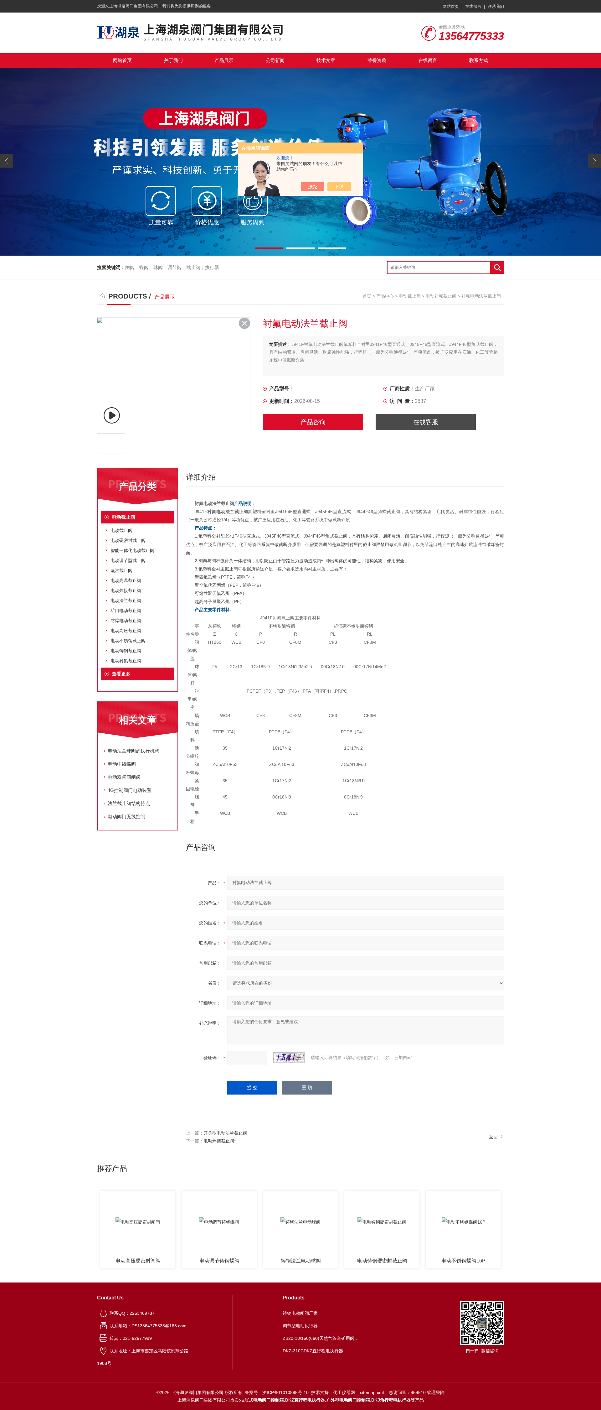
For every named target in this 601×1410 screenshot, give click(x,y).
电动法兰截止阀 (125, 600)
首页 (366, 296)
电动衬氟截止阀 (441, 296)
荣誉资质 (376, 60)
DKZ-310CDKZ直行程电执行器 (313, 1350)
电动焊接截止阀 (125, 590)
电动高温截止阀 (125, 580)
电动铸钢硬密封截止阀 (301, 1260)
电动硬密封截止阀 (128, 540)
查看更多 (121, 673)
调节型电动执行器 (300, 1325)
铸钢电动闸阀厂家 (300, 1313)
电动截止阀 (410, 296)
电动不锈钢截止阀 (128, 640)
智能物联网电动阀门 (463, 1260)
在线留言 (473, 6)
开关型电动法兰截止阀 (225, 1133)
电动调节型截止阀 (128, 560)
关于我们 (173, 60)
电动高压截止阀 (125, 630)
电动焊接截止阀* (219, 1140)
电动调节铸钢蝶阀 (138, 1260)
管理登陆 (435, 1392)
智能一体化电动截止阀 (132, 550)
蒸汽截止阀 (121, 570)
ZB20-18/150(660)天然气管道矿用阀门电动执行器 (322, 1338)
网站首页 (451, 6)
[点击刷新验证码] (289, 1057)
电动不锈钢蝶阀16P (383, 1260)
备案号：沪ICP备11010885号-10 (277, 1392)
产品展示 (224, 60)
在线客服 (425, 422)
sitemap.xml (372, 1392)
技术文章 (325, 60)
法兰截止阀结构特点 (129, 803)
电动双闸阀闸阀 (124, 777)
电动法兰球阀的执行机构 (133, 750)
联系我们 (496, 6)
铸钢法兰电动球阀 (220, 1260)
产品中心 (385, 296)
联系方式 (478, 60)
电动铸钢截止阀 (125, 650)
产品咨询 (313, 422)
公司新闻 (275, 60)
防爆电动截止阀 (125, 620)
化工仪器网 (344, 1392)
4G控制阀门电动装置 (130, 790)
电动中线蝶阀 (122, 764)
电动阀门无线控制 (126, 816)
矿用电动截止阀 (125, 610)
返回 (493, 1136)
